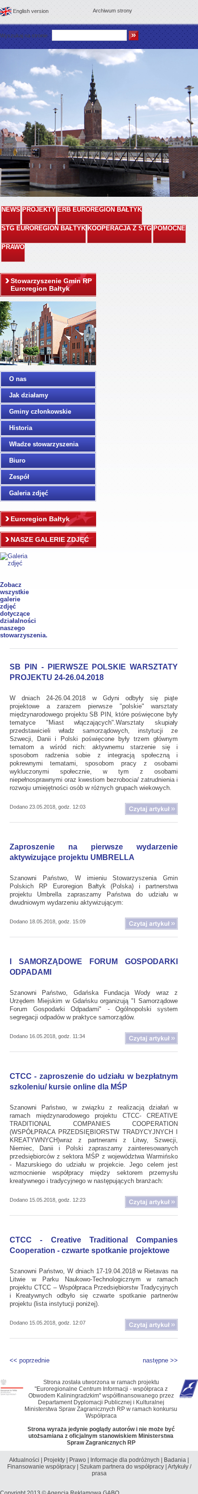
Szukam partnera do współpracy (122, 1466)
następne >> (160, 1360)
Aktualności (24, 1460)
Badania (175, 1460)
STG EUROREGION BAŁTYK (43, 228)
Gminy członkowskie (40, 411)
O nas (17, 378)
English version (31, 11)
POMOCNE (169, 228)
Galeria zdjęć (28, 493)
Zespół (19, 476)
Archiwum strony (112, 10)
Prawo (77, 1460)
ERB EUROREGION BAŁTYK (100, 209)
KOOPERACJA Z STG (119, 228)
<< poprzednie (30, 1360)
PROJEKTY (39, 209)
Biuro (17, 460)
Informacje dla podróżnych (125, 1460)
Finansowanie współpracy (41, 1466)
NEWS (10, 209)
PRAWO (13, 247)
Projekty (54, 1460)
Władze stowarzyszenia (43, 444)
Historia (20, 427)
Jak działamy (28, 395)
